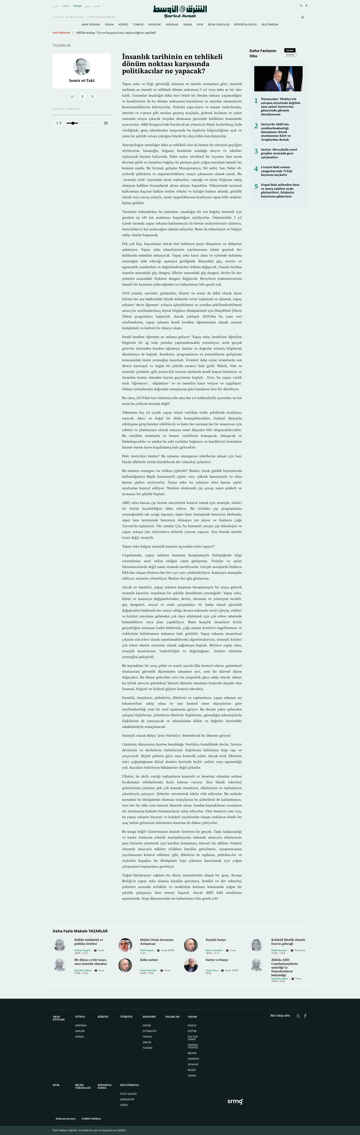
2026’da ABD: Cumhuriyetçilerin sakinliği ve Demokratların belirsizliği (284, 967)
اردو (87, 5)
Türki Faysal (146, 950)
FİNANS (147, 1036)
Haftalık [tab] (290, 54)
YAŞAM (187, 24)
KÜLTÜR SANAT (193, 1038)
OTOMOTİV (150, 1031)
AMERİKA (81, 1025)
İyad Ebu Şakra (82, 970)
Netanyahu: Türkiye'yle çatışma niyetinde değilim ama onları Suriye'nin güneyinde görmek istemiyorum (280, 107)
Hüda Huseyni (279, 950)
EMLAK (147, 1042)
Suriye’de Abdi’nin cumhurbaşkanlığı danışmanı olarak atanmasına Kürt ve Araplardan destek (276, 132)
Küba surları (149, 960)
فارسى (96, 5)
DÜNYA (109, 24)
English (66, 5)
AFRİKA (79, 1036)
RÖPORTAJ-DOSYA (245, 24)
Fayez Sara (212, 970)
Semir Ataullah (214, 950)
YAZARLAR (172, 24)
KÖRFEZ (123, 24)
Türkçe (77, 5)
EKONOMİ (154, 24)
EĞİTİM (192, 1031)
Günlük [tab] (290, 50)
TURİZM (147, 1048)
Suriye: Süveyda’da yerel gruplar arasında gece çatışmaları (279, 153)
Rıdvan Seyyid (82, 950)
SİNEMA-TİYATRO (193, 1046)
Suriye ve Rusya (217, 960)
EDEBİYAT (193, 1058)
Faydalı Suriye (216, 940)
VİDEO (124, 1105)
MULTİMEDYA (270, 24)
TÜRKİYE (138, 24)
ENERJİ (147, 1025)
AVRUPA (80, 1031)
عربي (55, 5)
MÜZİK (192, 1070)
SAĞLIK (192, 1025)
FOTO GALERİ (128, 1093)
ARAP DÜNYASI (91, 24)
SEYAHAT (193, 1064)
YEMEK (192, 1075)
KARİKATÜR (127, 1099)
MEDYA (192, 1053)
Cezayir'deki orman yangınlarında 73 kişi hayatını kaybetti (276, 171)
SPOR (199, 24)
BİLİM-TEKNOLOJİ (219, 24)
